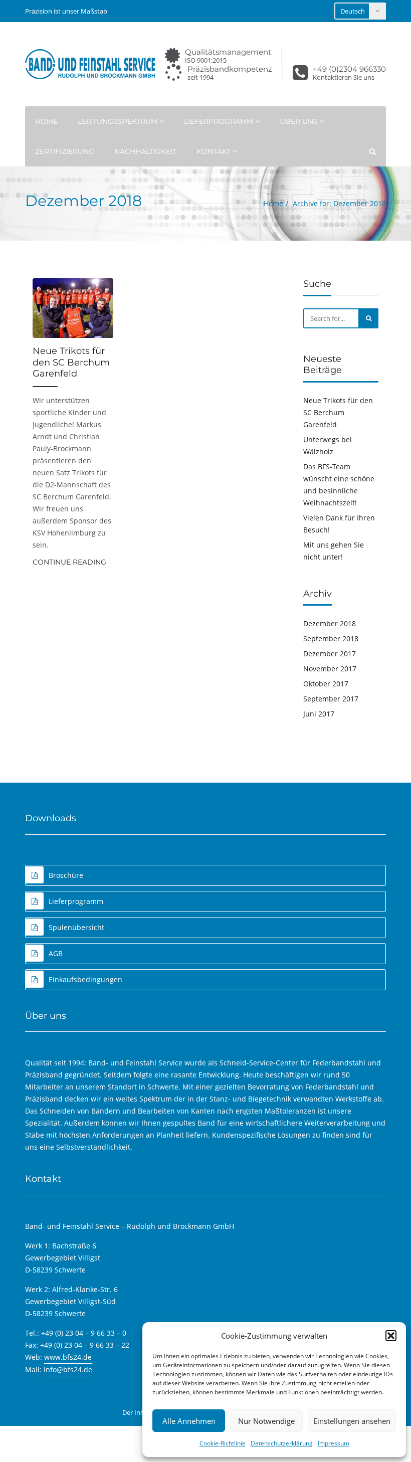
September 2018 (330, 638)
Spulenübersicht (76, 927)
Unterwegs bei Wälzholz (327, 445)
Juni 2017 (318, 713)
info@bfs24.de (68, 1369)
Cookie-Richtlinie (222, 1443)
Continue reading (69, 562)
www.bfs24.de (68, 1357)
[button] (391, 1336)
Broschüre (66, 875)
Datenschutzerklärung (282, 1443)
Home (46, 121)
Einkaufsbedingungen (85, 979)
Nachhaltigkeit (145, 151)
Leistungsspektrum (118, 121)
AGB (56, 953)
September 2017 (330, 698)
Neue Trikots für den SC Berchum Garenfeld (71, 362)
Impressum (333, 1443)
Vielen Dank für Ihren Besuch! (339, 523)
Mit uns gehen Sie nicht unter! (333, 551)
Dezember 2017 (329, 653)
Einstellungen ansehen (351, 1421)
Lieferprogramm (219, 121)
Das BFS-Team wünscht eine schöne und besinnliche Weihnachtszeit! (338, 484)
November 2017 (329, 668)
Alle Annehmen (189, 1421)
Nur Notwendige (266, 1421)
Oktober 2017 (325, 683)
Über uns (300, 121)
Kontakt (214, 151)
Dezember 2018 (329, 623)
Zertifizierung (64, 151)
